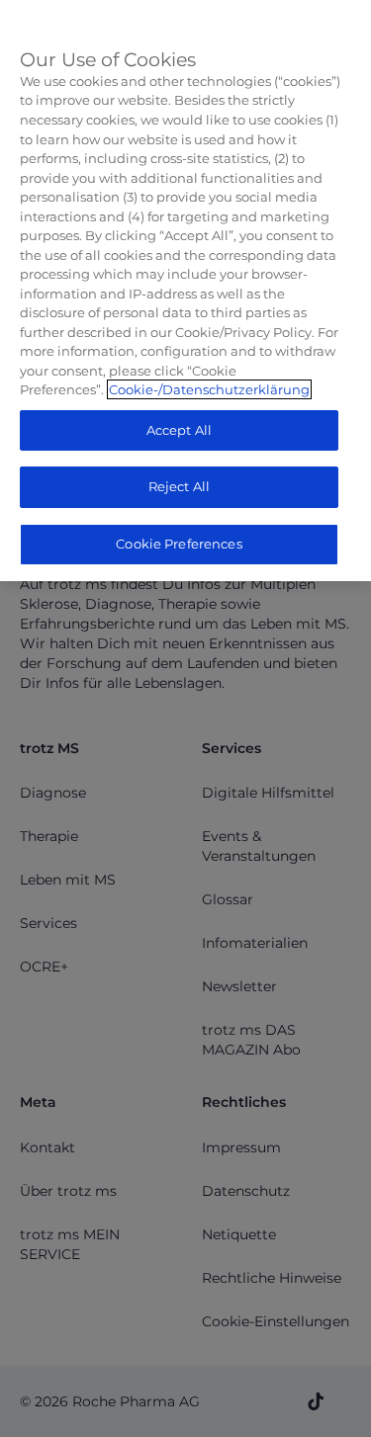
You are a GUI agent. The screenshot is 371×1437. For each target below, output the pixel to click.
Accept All (179, 430)
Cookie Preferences (178, 543)
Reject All (179, 486)
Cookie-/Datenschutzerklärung (209, 389)
